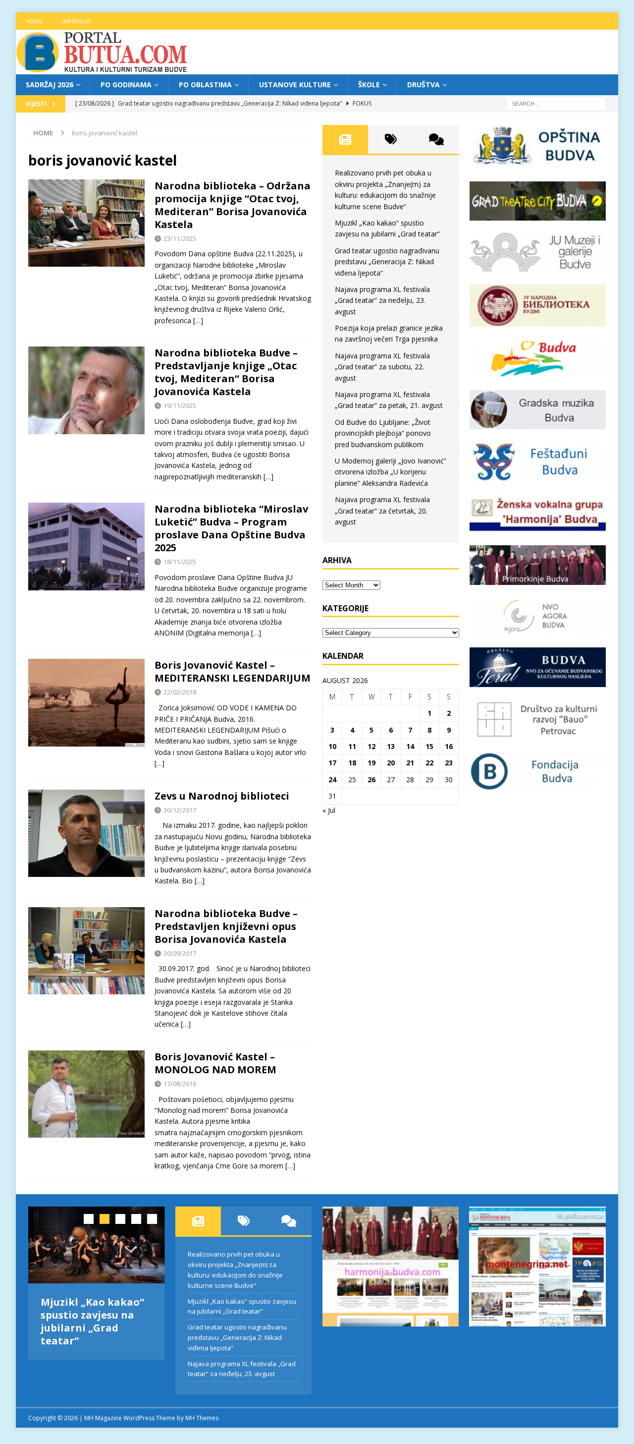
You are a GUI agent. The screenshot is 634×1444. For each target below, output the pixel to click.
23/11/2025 (179, 238)
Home (34, 21)
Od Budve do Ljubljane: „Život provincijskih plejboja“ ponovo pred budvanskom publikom (383, 433)
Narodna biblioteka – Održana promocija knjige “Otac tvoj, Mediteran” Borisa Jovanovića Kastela (233, 205)
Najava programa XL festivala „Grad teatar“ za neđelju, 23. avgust (382, 300)
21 (410, 762)
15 (429, 746)
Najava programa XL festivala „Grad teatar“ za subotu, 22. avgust (382, 367)
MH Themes (201, 1418)
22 (429, 762)
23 (449, 762)
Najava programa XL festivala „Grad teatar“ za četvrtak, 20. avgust (382, 510)
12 (371, 746)
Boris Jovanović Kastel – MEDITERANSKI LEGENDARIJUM (233, 671)
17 (332, 762)
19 (371, 762)
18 (352, 762)
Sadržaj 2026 (49, 84)
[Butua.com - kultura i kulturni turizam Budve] (102, 68)
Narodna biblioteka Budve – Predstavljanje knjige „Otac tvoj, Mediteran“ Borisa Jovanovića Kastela (226, 372)
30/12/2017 (179, 810)
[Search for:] (556, 103)
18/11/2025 (179, 561)
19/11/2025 (179, 405)
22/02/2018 (179, 692)
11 (352, 746)
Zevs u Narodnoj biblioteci (222, 796)
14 (410, 746)
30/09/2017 (179, 953)
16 (449, 746)
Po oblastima (205, 84)
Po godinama (126, 84)
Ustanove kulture (295, 84)
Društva (423, 84)
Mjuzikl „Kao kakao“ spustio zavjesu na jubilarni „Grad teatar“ (92, 1321)
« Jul (328, 810)
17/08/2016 (179, 1083)
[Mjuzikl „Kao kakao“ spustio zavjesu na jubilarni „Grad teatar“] (96, 1245)
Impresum (76, 21)
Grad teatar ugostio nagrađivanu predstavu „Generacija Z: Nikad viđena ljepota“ (387, 262)
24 (332, 779)
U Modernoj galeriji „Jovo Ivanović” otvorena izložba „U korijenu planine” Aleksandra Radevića (390, 472)
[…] (198, 320)
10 (332, 746)
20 (391, 762)
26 (371, 779)
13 (391, 746)
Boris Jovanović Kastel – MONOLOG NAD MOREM (215, 1063)
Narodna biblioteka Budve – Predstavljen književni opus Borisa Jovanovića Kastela (226, 926)
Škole (369, 84)
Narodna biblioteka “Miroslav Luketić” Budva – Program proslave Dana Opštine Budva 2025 (231, 528)
